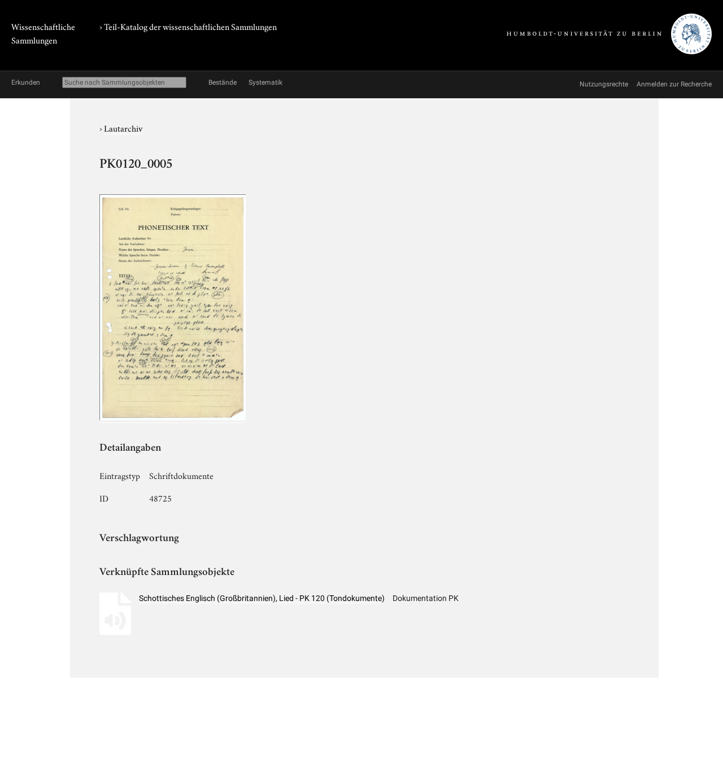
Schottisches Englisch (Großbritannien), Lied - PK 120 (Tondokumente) (262, 598)
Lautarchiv (123, 127)
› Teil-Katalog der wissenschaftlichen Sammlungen (188, 26)
